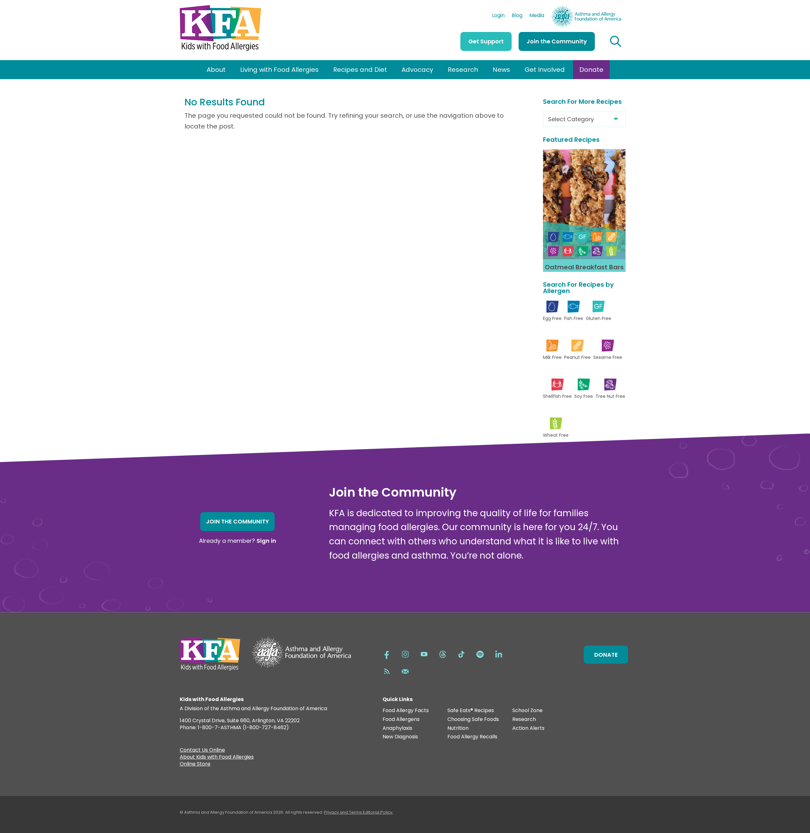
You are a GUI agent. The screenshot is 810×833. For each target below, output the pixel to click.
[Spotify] (480, 653)
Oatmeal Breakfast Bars (584, 267)
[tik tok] (461, 653)
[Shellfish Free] (568, 251)
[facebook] (386, 653)
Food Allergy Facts (406, 710)
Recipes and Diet (360, 69)
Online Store (195, 764)
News (501, 69)
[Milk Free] (597, 236)
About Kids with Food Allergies (217, 758)
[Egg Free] (553, 236)
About (216, 69)
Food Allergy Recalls (472, 737)
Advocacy (417, 69)
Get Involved (545, 69)
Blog (517, 16)
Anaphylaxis (397, 728)
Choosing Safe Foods (473, 719)
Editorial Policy (377, 812)
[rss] (386, 670)
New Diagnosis (400, 737)
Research (463, 69)
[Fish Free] (568, 236)
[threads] (442, 653)
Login (498, 16)
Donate (591, 69)
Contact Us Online (202, 751)
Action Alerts (528, 728)
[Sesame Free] (553, 251)
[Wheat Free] (611, 251)
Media (536, 16)
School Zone (527, 710)
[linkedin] (498, 653)
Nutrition (458, 728)
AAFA (614, 8)
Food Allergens (401, 719)
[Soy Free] (582, 251)
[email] (405, 670)
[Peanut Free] (611, 236)
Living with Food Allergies (279, 69)
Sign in (266, 541)
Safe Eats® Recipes (470, 710)
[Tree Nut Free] (597, 251)
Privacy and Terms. (343, 812)
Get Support (486, 41)
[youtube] (424, 653)
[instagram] (405, 653)
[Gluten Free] (582, 236)
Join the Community (556, 41)
